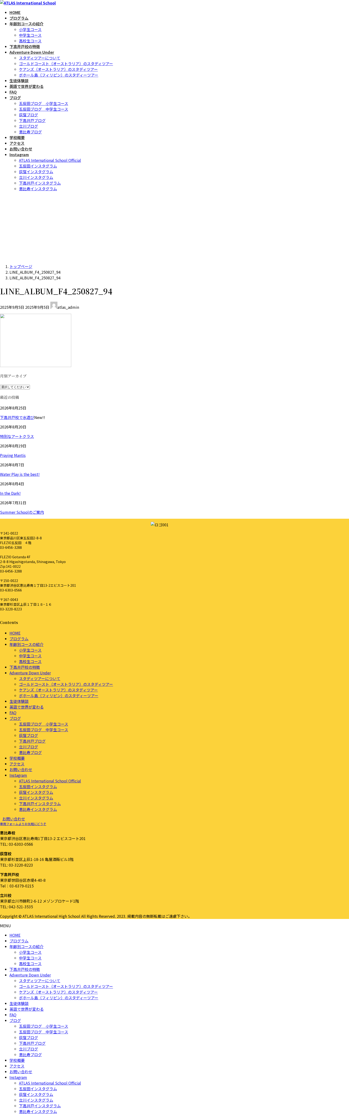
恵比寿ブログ (30, 132)
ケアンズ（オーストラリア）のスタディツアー (58, 69)
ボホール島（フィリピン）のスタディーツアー (58, 75)
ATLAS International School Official (50, 160)
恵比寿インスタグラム (38, 188)
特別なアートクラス (17, 436)
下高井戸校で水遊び (17, 417)
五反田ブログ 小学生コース (43, 103)
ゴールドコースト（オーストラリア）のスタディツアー (66, 63)
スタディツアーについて (39, 58)
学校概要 (17, 758)
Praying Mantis (13, 455)
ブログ (15, 718)
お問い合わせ (20, 769)
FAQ (12, 712)
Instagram (18, 775)
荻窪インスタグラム (36, 171)
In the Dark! (10, 493)
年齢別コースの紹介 (26, 644)
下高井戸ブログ (32, 120)
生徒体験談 (18, 701)
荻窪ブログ (28, 115)
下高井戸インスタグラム (40, 183)
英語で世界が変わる (26, 707)
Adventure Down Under (30, 673)
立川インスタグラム (36, 177)
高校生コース (30, 41)
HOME (14, 633)
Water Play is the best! (20, 474)
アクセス (16, 764)
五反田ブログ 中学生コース (43, 109)
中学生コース (30, 35)
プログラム (18, 638)
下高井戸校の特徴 (24, 667)
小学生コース (30, 29)
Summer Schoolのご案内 (22, 512)
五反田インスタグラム (38, 166)
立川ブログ (28, 126)
